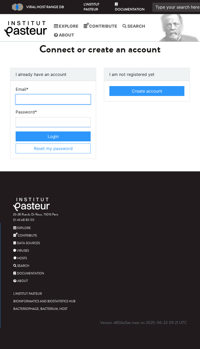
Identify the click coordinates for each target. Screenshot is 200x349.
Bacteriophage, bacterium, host (40, 309)
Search (136, 26)
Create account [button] (147, 91)
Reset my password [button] (53, 148)
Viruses (22, 251)
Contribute (102, 26)
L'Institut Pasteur (91, 7)
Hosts (21, 258)
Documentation (130, 9)
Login (53, 136)
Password (26, 112)
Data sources (28, 243)
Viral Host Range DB (45, 7)
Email (22, 89)
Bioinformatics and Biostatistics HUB (44, 301)
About (66, 35)
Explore (68, 26)
